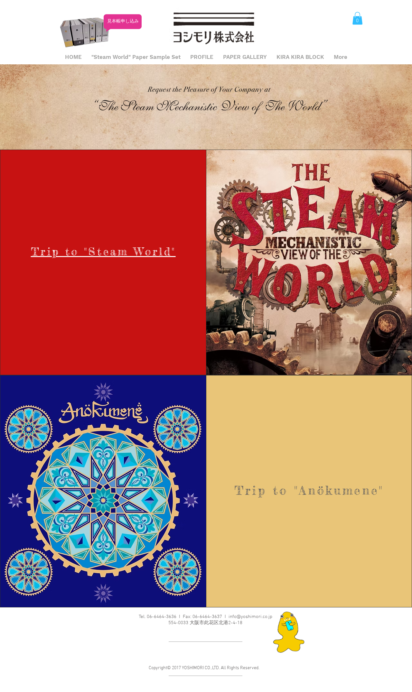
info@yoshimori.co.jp (250, 617)
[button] (357, 18)
